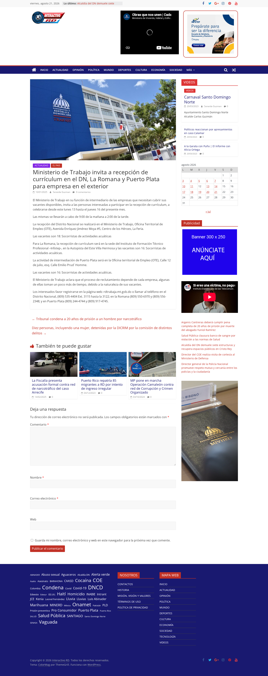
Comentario (39, 424)
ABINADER (35, 575)
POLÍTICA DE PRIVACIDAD (133, 607)
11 (191, 186)
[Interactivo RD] (34, 70)
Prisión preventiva (40, 610)
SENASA (33, 623)
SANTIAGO (75, 616)
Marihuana (39, 605)
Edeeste (34, 594)
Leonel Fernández (55, 599)
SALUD (33, 616)
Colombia (35, 588)
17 (183, 192)
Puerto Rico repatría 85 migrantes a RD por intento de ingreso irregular (102, 384)
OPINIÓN (78, 70)
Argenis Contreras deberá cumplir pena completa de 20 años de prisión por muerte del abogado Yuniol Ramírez (207, 326)
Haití (61, 593)
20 (207, 192)
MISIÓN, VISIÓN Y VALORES (134, 596)
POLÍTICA (93, 70)
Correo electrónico (44, 498)
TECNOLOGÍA (168, 636)
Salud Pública (51, 615)
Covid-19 (79, 588)
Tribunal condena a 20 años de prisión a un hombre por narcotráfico (87, 319)
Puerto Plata (88, 610)
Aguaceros (68, 575)
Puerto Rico (105, 611)
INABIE (90, 594)
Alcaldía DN (83, 574)
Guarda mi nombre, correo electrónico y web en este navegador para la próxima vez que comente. (102, 540)
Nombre (37, 477)
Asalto (33, 581)
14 (215, 186)
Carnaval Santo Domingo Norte (207, 99)
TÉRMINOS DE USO (129, 601)
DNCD (95, 587)
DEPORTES (124, 70)
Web (33, 519)
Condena (53, 587)
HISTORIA (123, 590)
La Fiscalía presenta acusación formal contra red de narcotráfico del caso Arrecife (53, 386)
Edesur (43, 594)
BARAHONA (56, 581)
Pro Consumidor (64, 610)
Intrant (101, 594)
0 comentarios (83, 192)
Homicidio (76, 593)
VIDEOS (190, 90)
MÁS (189, 70)
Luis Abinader (97, 599)
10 (183, 186)
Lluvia (70, 599)
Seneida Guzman (62, 192)
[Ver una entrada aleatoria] (234, 70)
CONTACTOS (125, 584)
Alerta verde (100, 574)
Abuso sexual (50, 575)
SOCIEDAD (176, 70)
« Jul (208, 211)
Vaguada (48, 622)
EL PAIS (56, 165)
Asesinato (43, 581)
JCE (32, 599)
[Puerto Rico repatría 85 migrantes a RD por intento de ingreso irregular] (103, 354)
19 (199, 192)
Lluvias (81, 599)
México (67, 605)
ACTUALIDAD (60, 70)
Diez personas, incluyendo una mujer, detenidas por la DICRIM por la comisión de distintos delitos (102, 330)
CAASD (68, 581)
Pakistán (97, 605)
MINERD (56, 605)
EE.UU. (51, 594)
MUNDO (109, 70)
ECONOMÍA (158, 70)
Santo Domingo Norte (95, 616)
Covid (68, 588)
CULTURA (141, 70)
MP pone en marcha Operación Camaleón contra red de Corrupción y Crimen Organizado (152, 386)
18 (191, 192)
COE (97, 580)
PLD (105, 605)
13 (207, 186)
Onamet (81, 604)
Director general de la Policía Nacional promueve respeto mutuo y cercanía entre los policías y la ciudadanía (209, 367)
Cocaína (83, 580)
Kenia (40, 599)
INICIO (44, 70)
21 (215, 192)
